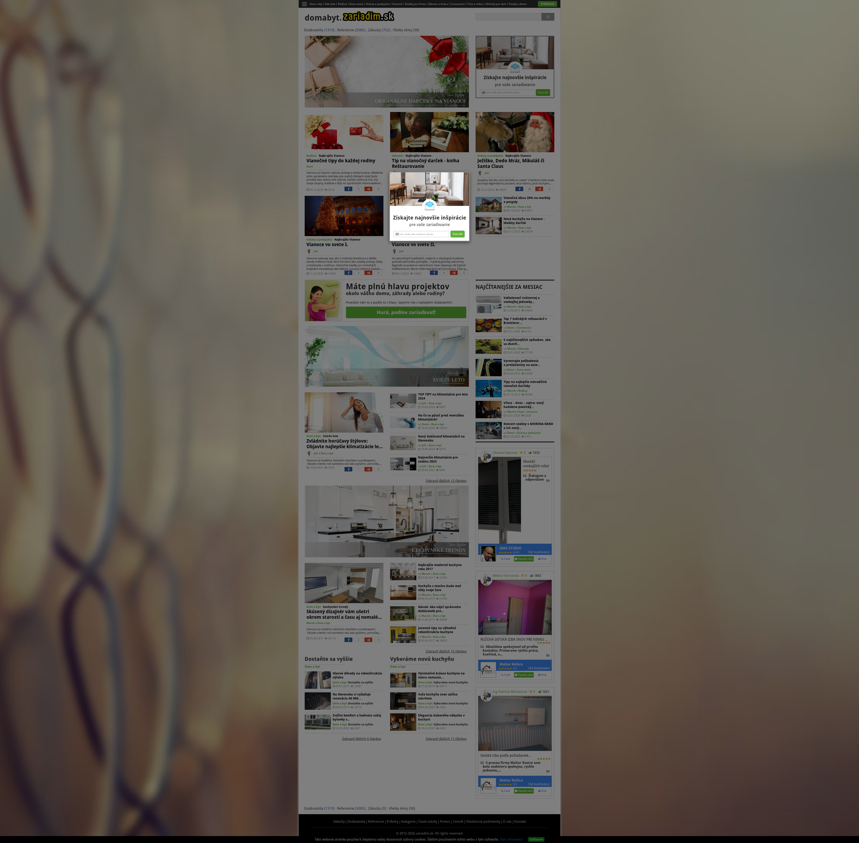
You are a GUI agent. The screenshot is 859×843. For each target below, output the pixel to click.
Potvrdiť (457, 234)
